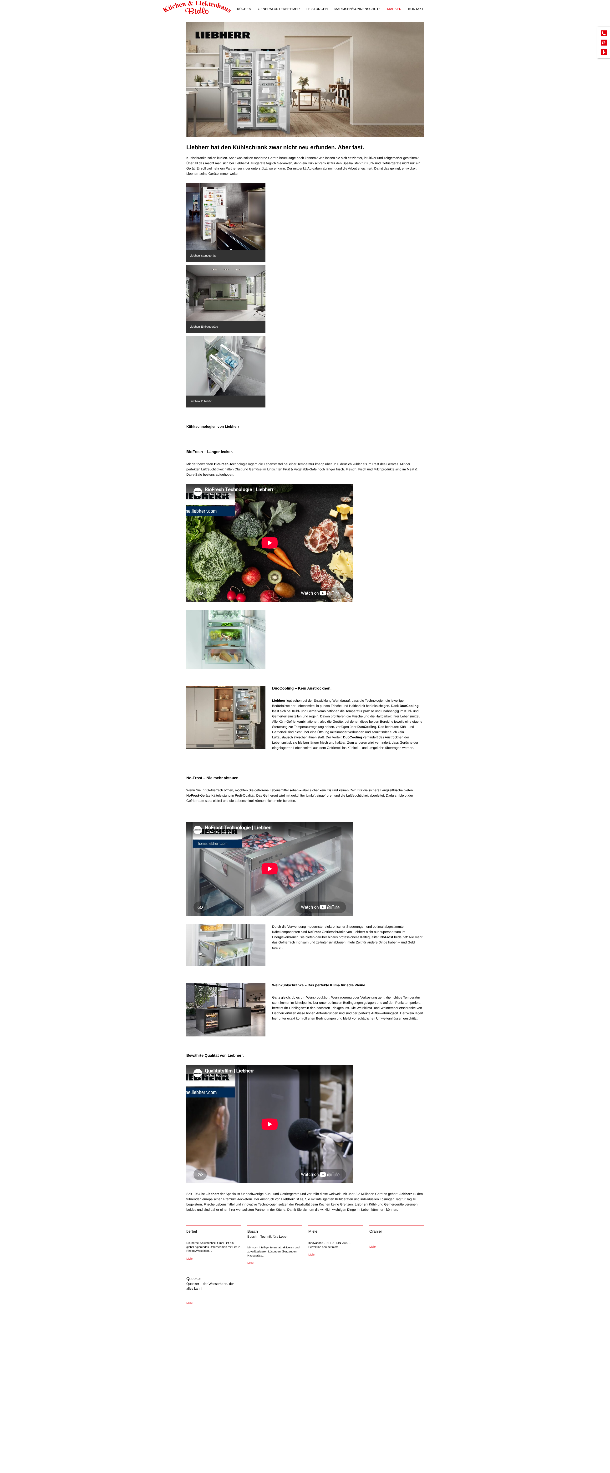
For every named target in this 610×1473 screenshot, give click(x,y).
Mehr (189, 1258)
